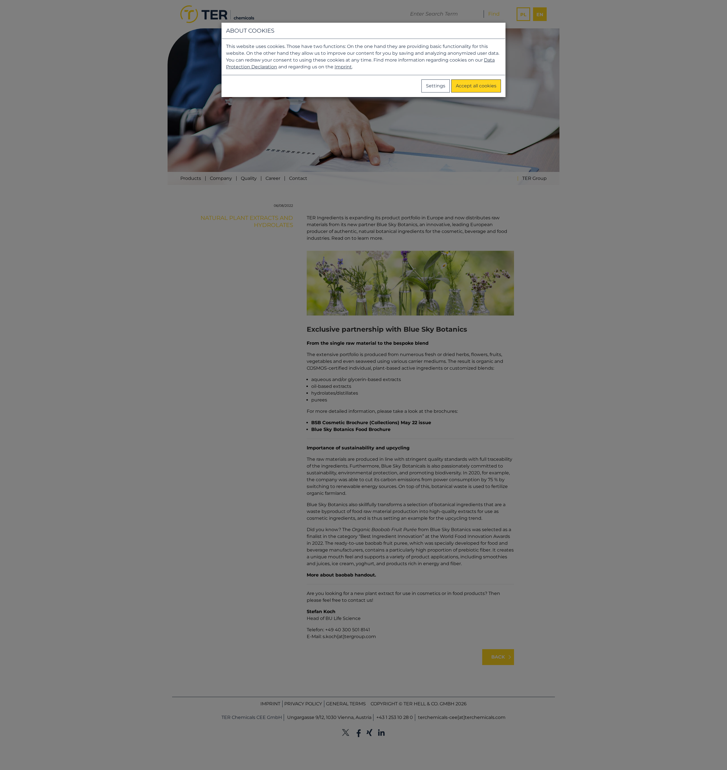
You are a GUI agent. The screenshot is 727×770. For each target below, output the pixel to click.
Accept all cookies (476, 86)
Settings (435, 86)
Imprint (343, 67)
